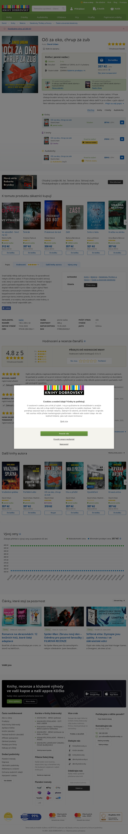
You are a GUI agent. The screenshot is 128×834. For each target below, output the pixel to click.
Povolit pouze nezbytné (64, 439)
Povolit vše (64, 433)
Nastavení (64, 444)
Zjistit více (64, 421)
